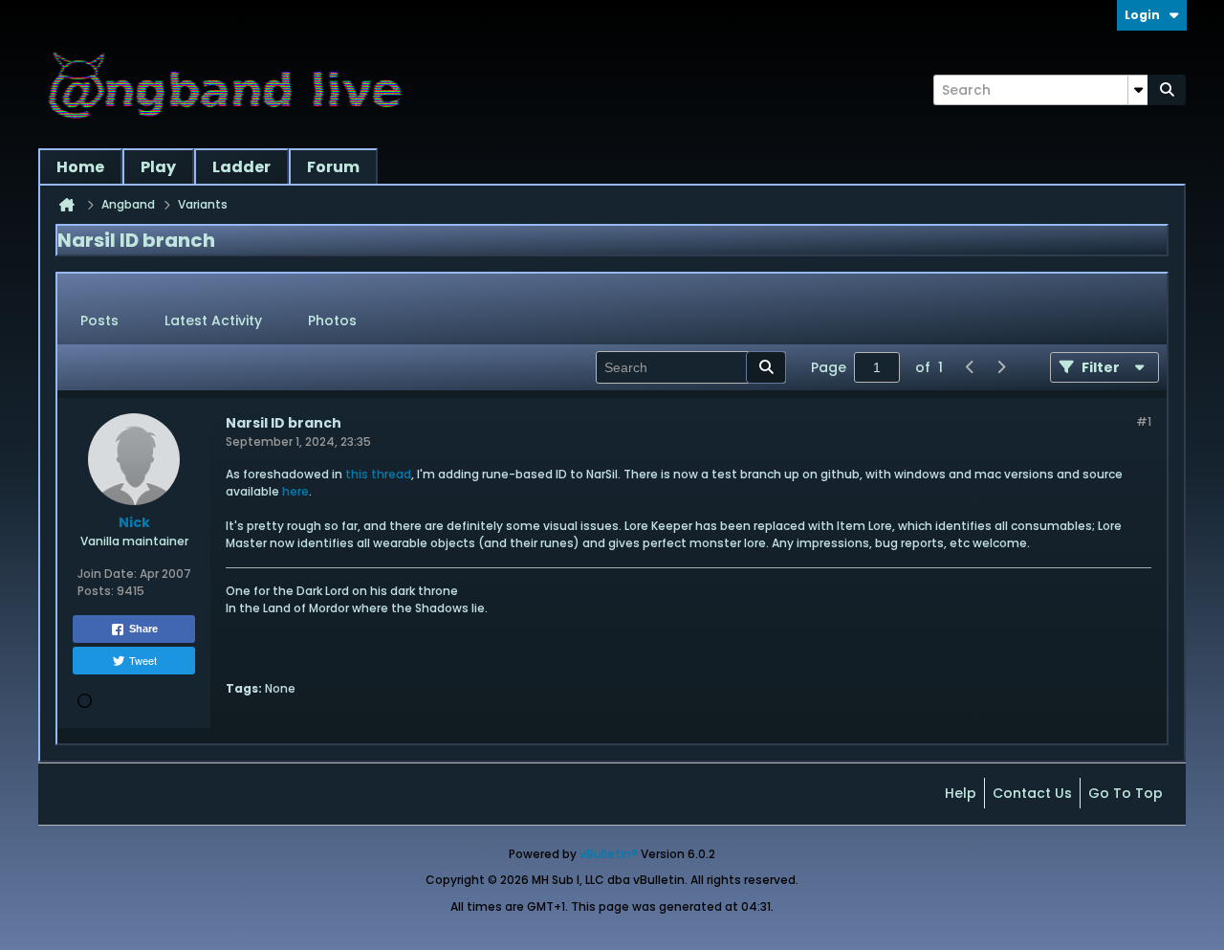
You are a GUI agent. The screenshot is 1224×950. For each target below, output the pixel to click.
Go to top (1125, 793)
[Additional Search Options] (1137, 90)
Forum (333, 167)
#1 (1143, 421)
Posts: (95, 591)
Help (960, 793)
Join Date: (107, 573)
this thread (378, 474)
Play (158, 167)
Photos (332, 320)
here (295, 491)
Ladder (241, 167)
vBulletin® (608, 854)
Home (80, 167)
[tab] (99, 321)
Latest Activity (213, 320)
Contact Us (1032, 793)
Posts (99, 320)
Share (143, 628)
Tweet (143, 660)
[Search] (1167, 90)
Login (1142, 15)
